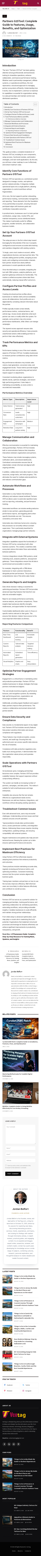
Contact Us (28, 1551)
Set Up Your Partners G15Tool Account (17, 112)
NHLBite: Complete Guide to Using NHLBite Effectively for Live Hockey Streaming (17, 1107)
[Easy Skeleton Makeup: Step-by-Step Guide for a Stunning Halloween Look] (7, 1342)
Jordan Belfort (13, 33)
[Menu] (3, 3)
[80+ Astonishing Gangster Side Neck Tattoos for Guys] (7, 1355)
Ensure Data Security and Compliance (17, 135)
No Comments (8, 36)
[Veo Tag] (20, 3)
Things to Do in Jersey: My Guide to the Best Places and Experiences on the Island (25, 1290)
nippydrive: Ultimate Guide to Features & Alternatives (24, 1518)
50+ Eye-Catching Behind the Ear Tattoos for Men (25, 1530)
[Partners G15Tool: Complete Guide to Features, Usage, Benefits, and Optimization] (20, 48)
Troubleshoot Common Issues (15, 140)
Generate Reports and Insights (15, 128)
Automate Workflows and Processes (16, 123)
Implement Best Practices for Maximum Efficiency (17, 143)
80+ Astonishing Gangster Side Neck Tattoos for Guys (25, 1353)
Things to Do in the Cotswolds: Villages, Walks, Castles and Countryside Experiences (25, 1328)
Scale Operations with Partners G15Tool (18, 137)
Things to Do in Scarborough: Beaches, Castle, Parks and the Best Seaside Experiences (25, 1366)
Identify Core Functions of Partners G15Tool (19, 109)
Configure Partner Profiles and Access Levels (19, 114)
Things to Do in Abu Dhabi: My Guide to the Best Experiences (24, 1277)
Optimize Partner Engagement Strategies (19, 133)
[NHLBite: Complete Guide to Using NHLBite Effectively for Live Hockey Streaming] (20, 1093)
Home (13, 1551)
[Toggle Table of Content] (34, 104)
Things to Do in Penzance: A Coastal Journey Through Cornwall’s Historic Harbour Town (26, 1303)
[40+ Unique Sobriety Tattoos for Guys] (7, 1508)
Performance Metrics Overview (17, 119)
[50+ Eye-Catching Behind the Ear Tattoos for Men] (7, 1532)
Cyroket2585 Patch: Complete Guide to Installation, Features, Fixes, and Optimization (20, 1043)
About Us (20, 1551)
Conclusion (9, 147)
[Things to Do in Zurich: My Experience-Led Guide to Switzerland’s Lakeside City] (7, 1316)
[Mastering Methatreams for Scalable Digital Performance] (20, 1060)
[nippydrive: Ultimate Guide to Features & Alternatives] (7, 1520)
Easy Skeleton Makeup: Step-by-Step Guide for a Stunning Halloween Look (25, 1341)
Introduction (9, 107)
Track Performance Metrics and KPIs (16, 117)
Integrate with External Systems (15, 126)
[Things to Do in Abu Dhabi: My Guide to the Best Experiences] (7, 1279)
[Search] (38, 3)
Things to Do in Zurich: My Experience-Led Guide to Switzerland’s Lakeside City (24, 1315)
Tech (4, 16)
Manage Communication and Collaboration (19, 121)
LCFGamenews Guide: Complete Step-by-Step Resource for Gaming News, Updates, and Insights (19, 936)
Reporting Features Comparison (17, 130)
